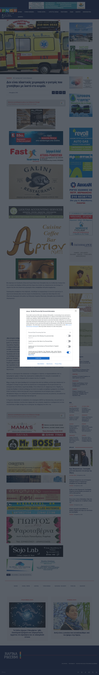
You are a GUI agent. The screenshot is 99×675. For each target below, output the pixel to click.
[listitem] (49, 332)
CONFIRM (38, 358)
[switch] (69, 336)
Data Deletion (40, 363)
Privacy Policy (58, 363)
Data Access (49, 363)
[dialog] (49, 337)
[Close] (76, 311)
